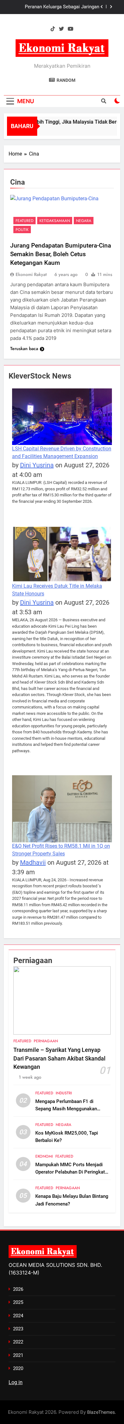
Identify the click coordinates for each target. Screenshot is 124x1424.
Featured (24, 221)
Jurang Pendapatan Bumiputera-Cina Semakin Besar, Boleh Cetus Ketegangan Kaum (60, 254)
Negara (83, 221)
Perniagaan (46, 1041)
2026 (18, 1289)
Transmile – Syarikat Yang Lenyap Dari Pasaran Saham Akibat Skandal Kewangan (54, 7)
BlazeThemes (101, 1412)
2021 (18, 1355)
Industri (64, 1093)
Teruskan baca (24, 348)
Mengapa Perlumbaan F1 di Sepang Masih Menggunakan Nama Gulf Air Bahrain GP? (66, 1109)
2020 (18, 1368)
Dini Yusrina (37, 465)
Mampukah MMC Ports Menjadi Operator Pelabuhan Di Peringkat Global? (70, 1172)
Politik (22, 230)
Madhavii (33, 862)
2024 (18, 1316)
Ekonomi (44, 1156)
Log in (16, 1382)
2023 (18, 1329)
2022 (18, 1342)
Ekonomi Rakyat (31, 274)
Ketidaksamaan (54, 221)
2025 (18, 1302)
